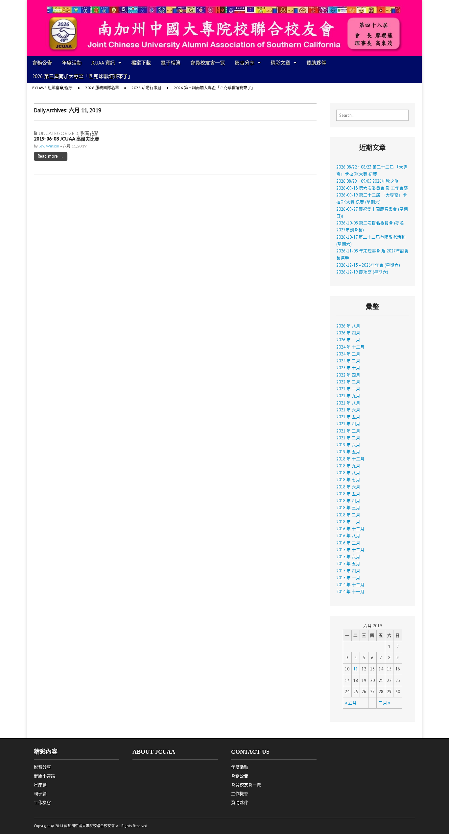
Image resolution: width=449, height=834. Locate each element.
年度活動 (72, 63)
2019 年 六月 (348, 444)
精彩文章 (280, 63)
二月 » (384, 702)
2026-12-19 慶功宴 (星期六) (362, 271)
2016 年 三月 (348, 542)
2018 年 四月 (348, 500)
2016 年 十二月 (350, 528)
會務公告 (42, 63)
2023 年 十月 (348, 367)
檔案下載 (141, 63)
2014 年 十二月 (350, 584)
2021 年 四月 (348, 423)
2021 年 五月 (348, 416)
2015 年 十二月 (350, 549)
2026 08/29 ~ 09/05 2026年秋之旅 (367, 181)
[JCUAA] (224, 28)
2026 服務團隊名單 (102, 87)
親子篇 (40, 793)
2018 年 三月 (348, 507)
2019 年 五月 (348, 451)
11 (355, 668)
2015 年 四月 (348, 570)
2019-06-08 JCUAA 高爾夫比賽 (66, 139)
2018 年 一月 (348, 521)
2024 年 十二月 (350, 347)
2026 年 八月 (348, 325)
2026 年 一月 (348, 339)
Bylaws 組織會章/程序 (52, 87)
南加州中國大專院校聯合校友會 (89, 825)
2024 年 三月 (348, 353)
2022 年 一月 (348, 388)
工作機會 (42, 802)
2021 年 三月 (348, 430)
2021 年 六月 (348, 409)
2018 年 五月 (348, 493)
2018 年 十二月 (350, 458)
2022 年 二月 (348, 381)
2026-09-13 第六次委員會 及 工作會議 (372, 188)
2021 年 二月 (348, 437)
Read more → (50, 156)
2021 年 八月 (348, 402)
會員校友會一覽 (207, 63)
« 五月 (351, 702)
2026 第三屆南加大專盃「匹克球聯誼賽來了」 (82, 76)
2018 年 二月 (348, 514)
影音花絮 (89, 133)
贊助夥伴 (316, 63)
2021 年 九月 (348, 395)
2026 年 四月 (348, 332)
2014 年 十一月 (350, 591)
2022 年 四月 (348, 375)
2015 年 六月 (348, 556)
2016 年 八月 (348, 535)
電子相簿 (170, 63)
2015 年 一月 (348, 577)
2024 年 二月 (348, 360)
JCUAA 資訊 (103, 63)
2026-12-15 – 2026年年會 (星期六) (368, 265)
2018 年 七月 (348, 479)
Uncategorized (58, 133)
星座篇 (40, 785)
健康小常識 (44, 776)
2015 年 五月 (348, 563)
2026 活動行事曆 (146, 87)
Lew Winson (48, 145)
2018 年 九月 (348, 465)
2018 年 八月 (348, 472)
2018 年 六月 (348, 486)
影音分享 (244, 63)
